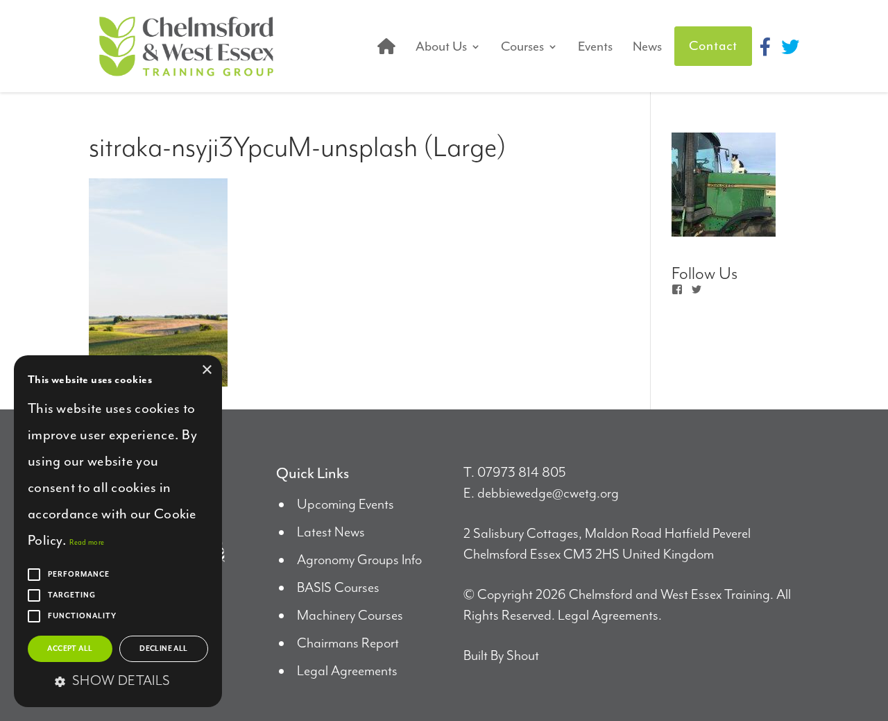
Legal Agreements (347, 671)
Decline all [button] (163, 649)
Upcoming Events (345, 505)
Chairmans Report (348, 644)
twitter (790, 46)
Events (595, 46)
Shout (522, 656)
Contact (713, 45)
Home (386, 46)
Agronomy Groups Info (359, 560)
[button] (118, 682)
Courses (522, 46)
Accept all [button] (69, 649)
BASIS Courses (338, 588)
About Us (441, 46)
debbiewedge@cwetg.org (548, 494)
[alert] (118, 531)
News (647, 46)
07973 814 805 (521, 473)
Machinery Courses (350, 616)
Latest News (331, 533)
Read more (86, 542)
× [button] (206, 370)
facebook (765, 46)
